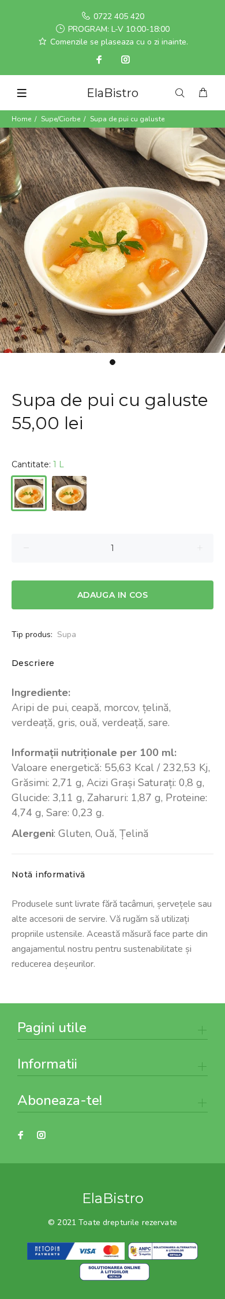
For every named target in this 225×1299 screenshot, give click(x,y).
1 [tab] (112, 362)
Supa (66, 634)
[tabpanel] (112, 240)
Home (21, 119)
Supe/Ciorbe (60, 119)
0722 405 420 (118, 16)
